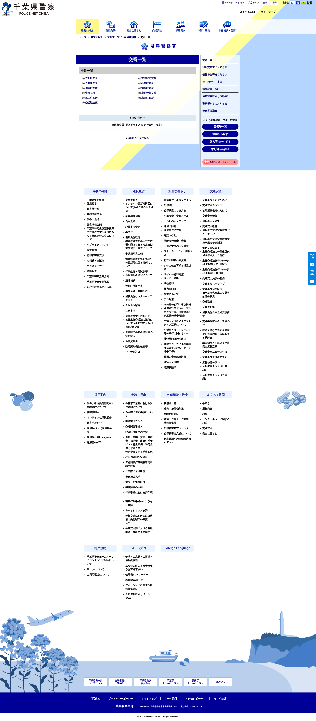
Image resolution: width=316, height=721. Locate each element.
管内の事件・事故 (212, 81)
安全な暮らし (134, 30)
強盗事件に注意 (172, 230)
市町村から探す (220, 149)
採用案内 (180, 30)
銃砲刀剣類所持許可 (136, 457)
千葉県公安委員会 (145, 682)
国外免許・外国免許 (136, 291)
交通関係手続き (134, 426)
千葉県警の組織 (95, 200)
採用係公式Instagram (99, 437)
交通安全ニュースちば (214, 351)
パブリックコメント (98, 244)
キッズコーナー (95, 266)
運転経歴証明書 (134, 286)
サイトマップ (268, 12)
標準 (264, 2)
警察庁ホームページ (194, 682)
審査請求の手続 (134, 487)
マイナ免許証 (132, 351)
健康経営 (92, 203)
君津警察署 (130, 37)
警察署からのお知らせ (214, 103)
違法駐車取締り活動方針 (216, 96)
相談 (204, 414)
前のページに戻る (139, 138)
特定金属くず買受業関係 (139, 452)
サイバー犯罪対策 (174, 274)
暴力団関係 (170, 288)
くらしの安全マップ (175, 221)
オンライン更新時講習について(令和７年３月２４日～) (139, 207)
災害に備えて (171, 294)
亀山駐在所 (91, 97)
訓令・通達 (93, 219)
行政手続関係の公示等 (99, 287)
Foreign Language (177, 548)
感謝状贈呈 (170, 367)
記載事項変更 (132, 226)
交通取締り (208, 301)
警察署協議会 (209, 110)
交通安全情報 (209, 215)
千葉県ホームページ (169, 682)
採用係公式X (94, 442)
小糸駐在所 (147, 83)
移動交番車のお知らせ (214, 67)
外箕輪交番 (91, 83)
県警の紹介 (87, 30)
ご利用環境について (98, 574)
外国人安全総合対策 (175, 356)
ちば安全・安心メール (223, 162)
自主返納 (130, 221)
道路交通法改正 (211, 248)
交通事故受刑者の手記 (214, 357)
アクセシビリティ (195, 698)
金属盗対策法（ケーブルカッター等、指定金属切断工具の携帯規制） (177, 312)
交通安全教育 (209, 226)
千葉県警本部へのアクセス (96, 682)
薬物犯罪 (169, 283)
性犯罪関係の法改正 (175, 338)
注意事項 (130, 310)
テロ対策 (169, 299)
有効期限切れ (132, 216)
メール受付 (138, 548)
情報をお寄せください (214, 74)
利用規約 (100, 548)
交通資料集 (208, 307)
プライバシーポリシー (120, 698)
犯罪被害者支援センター (177, 428)
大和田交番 (91, 78)
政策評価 (92, 250)
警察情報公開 (94, 224)
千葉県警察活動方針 (98, 276)
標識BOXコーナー (135, 580)
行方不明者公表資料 (175, 260)
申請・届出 (204, 30)
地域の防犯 (170, 226)
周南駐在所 (91, 88)
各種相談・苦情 (227, 30)
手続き (206, 403)
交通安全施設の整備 (213, 278)
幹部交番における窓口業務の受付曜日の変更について (139, 519)
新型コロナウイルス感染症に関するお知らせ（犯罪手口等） (177, 348)
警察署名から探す (220, 141)
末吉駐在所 (147, 97)
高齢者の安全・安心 (175, 240)
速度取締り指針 (211, 89)
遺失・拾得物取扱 (135, 482)
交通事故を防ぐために (214, 200)
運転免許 (111, 30)
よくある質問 (247, 12)
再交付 (129, 232)
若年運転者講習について (139, 275)
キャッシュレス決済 (136, 510)
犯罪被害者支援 (95, 255)
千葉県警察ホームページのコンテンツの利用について (100, 560)
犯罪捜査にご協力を (175, 210)
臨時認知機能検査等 (136, 346)
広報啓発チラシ (211, 362)
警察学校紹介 (94, 422)
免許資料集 (131, 341)
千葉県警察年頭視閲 (98, 281)
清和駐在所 (147, 88)
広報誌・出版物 (95, 260)
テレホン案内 (132, 305)
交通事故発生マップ (213, 284)
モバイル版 (220, 698)
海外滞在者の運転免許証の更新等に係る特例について (139, 263)
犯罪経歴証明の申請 (136, 432)
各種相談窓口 (171, 414)
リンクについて (95, 569)
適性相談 (130, 280)
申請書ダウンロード (136, 421)
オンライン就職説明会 (99, 417)
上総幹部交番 (148, 92)
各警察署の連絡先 (120, 682)
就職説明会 (93, 412)
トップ (82, 37)
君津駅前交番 (148, 78)
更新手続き (131, 200)
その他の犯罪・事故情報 (177, 304)
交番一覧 (207, 60)
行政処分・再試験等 (136, 271)
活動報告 (92, 271)
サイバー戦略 (171, 278)
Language (234, 2)
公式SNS (220, 681)
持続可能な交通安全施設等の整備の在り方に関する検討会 (216, 334)
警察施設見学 (132, 476)
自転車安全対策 (211, 221)
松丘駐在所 (91, 102)
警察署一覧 (113, 37)
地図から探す (220, 134)
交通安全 (157, 30)
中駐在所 (90, 92)
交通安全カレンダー (213, 205)
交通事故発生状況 (212, 289)
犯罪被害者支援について (177, 433)
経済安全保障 (171, 362)
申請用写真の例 (134, 253)
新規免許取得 (132, 237)
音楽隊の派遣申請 (135, 471)
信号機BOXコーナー (136, 574)
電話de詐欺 (170, 235)
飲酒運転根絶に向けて (214, 210)
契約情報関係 (94, 214)
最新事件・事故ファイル (177, 200)
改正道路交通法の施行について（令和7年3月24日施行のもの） (139, 323)
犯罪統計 (169, 205)
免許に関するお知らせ (137, 316)
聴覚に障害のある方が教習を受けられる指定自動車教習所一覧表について (139, 245)
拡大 (274, 2)
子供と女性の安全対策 (176, 246)
